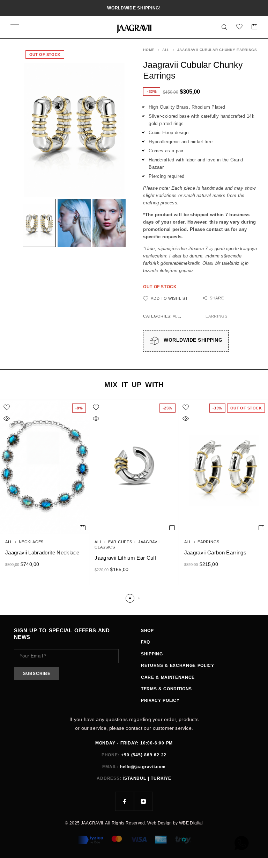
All (166, 50)
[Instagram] (143, 801)
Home (149, 50)
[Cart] (254, 27)
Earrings (217, 316)
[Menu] (15, 27)
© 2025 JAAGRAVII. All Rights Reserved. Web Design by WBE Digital (134, 823)
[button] (83, 527)
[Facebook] (124, 801)
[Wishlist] (239, 27)
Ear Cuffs (120, 542)
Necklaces (31, 542)
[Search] (224, 27)
